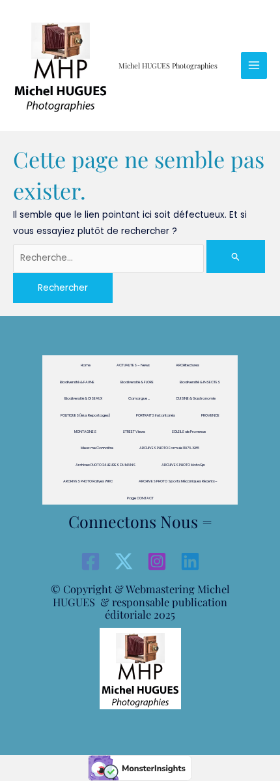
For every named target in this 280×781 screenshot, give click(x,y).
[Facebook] (90, 561)
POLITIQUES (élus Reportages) (85, 415)
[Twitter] (123, 561)
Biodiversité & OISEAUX (83, 398)
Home (86, 365)
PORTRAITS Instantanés (155, 415)
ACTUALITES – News (133, 365)
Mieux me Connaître (97, 447)
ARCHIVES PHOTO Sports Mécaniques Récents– (178, 481)
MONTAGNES (85, 431)
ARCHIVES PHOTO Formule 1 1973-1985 (169, 447)
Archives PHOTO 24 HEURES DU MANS (105, 464)
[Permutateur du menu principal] (254, 65)
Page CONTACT (140, 498)
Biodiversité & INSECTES (200, 382)
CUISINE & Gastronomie (196, 398)
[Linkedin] (190, 561)
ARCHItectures (187, 365)
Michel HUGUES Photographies (168, 65)
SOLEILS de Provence (188, 431)
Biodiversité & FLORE (137, 382)
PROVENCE (210, 415)
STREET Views (133, 431)
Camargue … (139, 398)
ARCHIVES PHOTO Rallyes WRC (88, 481)
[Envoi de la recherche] (235, 256)
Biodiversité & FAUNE (77, 382)
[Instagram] (157, 561)
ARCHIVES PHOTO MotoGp (183, 464)
